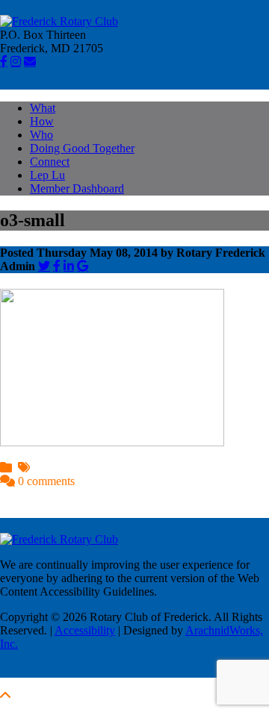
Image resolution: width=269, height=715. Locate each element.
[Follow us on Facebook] (3, 61)
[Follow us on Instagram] (15, 61)
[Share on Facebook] (57, 266)
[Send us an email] (30, 61)
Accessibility (85, 630)
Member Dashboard (77, 188)
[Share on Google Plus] (82, 266)
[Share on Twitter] (44, 266)
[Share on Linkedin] (69, 266)
